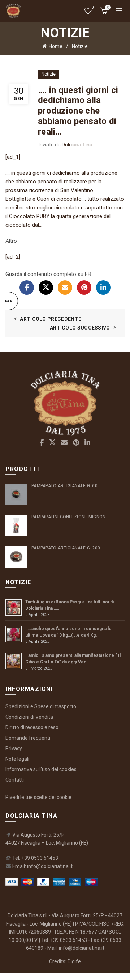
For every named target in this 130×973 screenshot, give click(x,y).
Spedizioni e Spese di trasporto (40, 706)
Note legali (17, 759)
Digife (74, 961)
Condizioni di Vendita (29, 717)
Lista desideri (92, 7)
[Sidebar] (9, 301)
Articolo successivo (80, 328)
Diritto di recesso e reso (31, 727)
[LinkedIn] (103, 287)
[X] (46, 287)
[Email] (65, 287)
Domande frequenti (27, 738)
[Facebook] (27, 287)
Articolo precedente (50, 319)
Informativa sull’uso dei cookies (41, 769)
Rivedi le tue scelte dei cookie (38, 797)
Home (55, 46)
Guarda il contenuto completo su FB (48, 274)
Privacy (13, 748)
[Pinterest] (84, 287)
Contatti (14, 780)
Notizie (80, 46)
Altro (11, 241)
